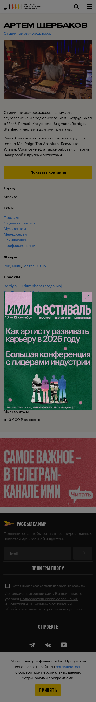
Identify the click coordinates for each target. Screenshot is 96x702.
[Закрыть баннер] (87, 297)
